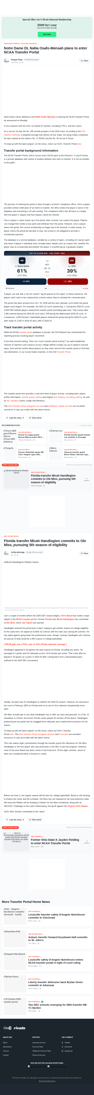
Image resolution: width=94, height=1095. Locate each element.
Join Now (47, 34)
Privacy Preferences (47, 1081)
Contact (6, 1055)
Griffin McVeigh (18, 552)
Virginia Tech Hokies (78, 806)
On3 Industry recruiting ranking (67, 397)
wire (79, 144)
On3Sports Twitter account (60, 406)
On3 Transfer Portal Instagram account (26, 406)
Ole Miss (10, 623)
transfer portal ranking (32, 397)
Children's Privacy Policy (41, 1051)
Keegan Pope (17, 60)
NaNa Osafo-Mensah (45, 117)
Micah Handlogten (65, 619)
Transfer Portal (63, 352)
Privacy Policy (37, 1047)
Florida (48, 619)
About (5, 1043)
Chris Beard (66, 616)
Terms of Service (38, 1055)
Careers (6, 1051)
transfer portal (25, 332)
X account (63, 734)
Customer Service (39, 1043)
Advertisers (7, 1047)
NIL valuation (13, 401)
